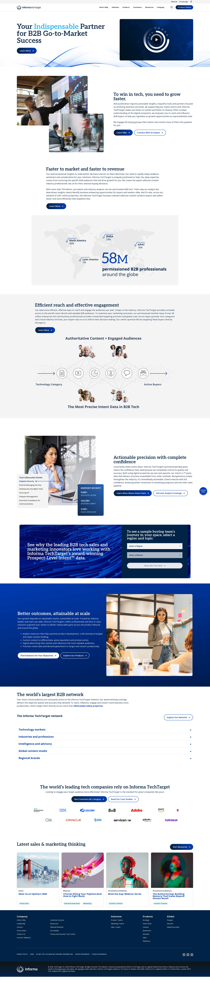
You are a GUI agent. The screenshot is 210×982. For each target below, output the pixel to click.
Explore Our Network (177, 717)
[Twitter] (188, 954)
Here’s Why (103, 7)
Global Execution (173, 927)
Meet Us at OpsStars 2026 (33, 893)
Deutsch (170, 923)
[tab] (105, 729)
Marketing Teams (117, 923)
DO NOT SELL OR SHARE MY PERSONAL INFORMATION (54, 954)
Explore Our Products (73, 655)
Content (146, 927)
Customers (137, 7)
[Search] (172, 7)
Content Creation (115, 903)
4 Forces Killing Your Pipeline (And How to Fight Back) (82, 895)
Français (170, 920)
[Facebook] (192, 954)
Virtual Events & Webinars (117, 891)
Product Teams (117, 920)
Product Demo (184, 7)
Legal (32, 954)
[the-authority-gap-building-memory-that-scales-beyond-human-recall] (172, 870)
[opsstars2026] (38, 870)
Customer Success (57, 920)
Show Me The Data (153, 565)
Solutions (115, 7)
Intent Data (24, 903)
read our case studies (122, 799)
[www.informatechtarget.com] (30, 7)
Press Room (21, 930)
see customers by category (87, 799)
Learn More (25, 50)
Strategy (146, 920)
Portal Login (183, 2)
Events (21, 891)
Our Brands (54, 930)
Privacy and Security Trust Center (62, 934)
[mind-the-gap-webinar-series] (127, 870)
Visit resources (180, 847)
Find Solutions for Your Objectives (37, 655)
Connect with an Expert (148, 132)
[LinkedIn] (184, 954)
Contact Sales (203, 491)
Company (160, 7)
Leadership (21, 923)
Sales (145, 937)
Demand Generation (72, 903)
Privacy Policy (22, 954)
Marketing (87, 903)
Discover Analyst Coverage (169, 493)
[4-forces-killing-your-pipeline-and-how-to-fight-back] (83, 870)
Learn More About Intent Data (131, 493)
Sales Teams (116, 927)
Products (126, 7)
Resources (149, 7)
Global (191, 2)
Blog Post (66, 891)
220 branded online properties (88, 706)
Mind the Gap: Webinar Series (124, 893)
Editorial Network (56, 927)
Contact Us (21, 934)
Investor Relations (24, 937)
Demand (146, 934)
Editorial (174, 2)
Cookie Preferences (82, 954)
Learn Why (122, 132)
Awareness (147, 930)
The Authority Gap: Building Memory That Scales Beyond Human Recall (168, 896)
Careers (20, 927)
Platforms (146, 941)
